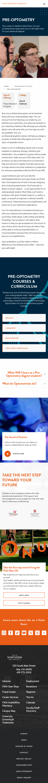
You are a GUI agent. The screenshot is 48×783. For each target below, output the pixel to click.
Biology (10, 318)
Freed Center (9, 691)
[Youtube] (24, 633)
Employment (32, 681)
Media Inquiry (24, 778)
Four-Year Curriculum (17, 348)
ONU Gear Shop (10, 686)
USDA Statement (24, 771)
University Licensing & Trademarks (8, 719)
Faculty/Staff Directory (32, 709)
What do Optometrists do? (19, 383)
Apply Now (24, 595)
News (24, 740)
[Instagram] (4, 633)
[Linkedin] (44, 633)
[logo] (24, 658)
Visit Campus (24, 603)
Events (24, 734)
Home (6, 86)
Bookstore (31, 686)
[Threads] (37, 633)
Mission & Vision (24, 746)
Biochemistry (12, 338)
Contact (24, 752)
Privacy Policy (24, 759)
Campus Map (8, 710)
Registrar (30, 691)
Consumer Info (24, 765)
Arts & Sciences (23, 102)
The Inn (30, 697)
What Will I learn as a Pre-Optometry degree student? (24, 374)
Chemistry (11, 328)
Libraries (6, 681)
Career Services (10, 697)
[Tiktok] (17, 633)
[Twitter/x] (30, 633)
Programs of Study (23, 86)
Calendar (30, 702)
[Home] (14, 3)
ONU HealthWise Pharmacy (11, 704)
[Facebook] (10, 633)
